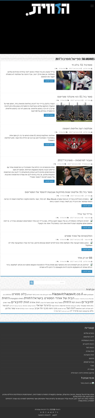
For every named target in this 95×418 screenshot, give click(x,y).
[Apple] (51, 412)
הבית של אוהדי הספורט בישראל (53, 298)
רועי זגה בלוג (65, 311)
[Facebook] (55, 412)
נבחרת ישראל (20, 309)
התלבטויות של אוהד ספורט (78, 236)
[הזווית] (47, 9)
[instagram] (46, 412)
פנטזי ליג (91, 369)
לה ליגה (12, 306)
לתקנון (54, 415)
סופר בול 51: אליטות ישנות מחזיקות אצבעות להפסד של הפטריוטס (58, 192)
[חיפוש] (32, 283)
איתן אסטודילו (86, 164)
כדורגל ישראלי (43, 305)
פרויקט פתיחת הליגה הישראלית (82, 373)
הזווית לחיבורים (88, 344)
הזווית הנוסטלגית (88, 340)
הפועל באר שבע (57, 303)
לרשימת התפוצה (44, 415)
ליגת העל (71, 308)
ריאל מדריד (58, 311)
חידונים (91, 358)
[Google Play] (41, 412)
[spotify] (43, 412)
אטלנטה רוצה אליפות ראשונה (77, 128)
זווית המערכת (89, 355)
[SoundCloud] (48, 412)
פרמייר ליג (74, 311)
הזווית (28, 298)
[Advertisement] (47, 34)
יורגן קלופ (74, 306)
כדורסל (25, 306)
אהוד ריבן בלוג (47, 295)
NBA (85, 295)
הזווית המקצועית (17, 298)
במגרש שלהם (89, 333)
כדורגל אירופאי (65, 306)
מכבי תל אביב (41, 308)
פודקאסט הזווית (84, 311)
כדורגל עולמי (32, 306)
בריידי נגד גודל (85, 214)
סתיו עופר (88, 218)
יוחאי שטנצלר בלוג (83, 306)
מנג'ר (92, 366)
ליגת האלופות (80, 309)
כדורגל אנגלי (55, 306)
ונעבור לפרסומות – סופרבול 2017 (75, 160)
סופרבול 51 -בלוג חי (82, 65)
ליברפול (6, 306)
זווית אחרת (62, 69)
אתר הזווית (39, 294)
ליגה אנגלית (89, 309)
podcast (90, 295)
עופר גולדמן (87, 69)
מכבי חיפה (53, 308)
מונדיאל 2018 (62, 308)
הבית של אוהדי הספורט (81, 299)
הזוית (67, 302)
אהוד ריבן (88, 100)
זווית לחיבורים (20, 302)
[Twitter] (53, 412)
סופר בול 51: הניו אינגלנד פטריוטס (74, 96)
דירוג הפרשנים (89, 337)
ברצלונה (8, 295)
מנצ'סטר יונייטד (29, 308)
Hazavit (58, 294)
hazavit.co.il (73, 294)
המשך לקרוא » (49, 81)
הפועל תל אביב (45, 303)
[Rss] (57, 412)
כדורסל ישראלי (18, 306)
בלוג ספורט (19, 294)
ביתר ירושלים (31, 295)
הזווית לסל (76, 302)
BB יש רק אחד (85, 258)
